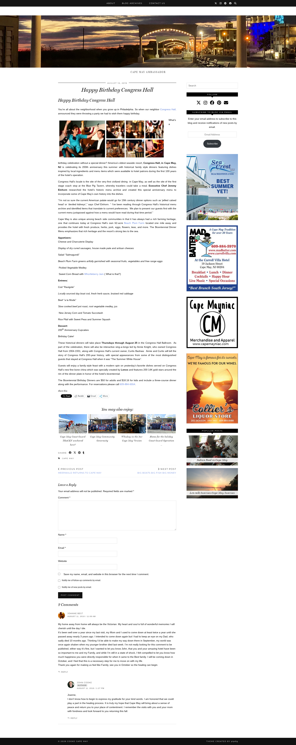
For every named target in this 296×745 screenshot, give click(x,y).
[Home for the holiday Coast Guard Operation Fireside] (161, 423)
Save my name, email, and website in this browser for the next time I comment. (106, 574)
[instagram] (205, 102)
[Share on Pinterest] (79, 453)
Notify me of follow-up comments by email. (81, 580)
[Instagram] (221, 3)
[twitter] (198, 102)
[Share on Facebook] (70, 453)
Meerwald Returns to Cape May (80, 471)
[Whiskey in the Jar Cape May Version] (132, 423)
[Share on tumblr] (83, 453)
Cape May (68, 458)
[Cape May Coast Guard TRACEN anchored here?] (73, 423)
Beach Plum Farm (134, 223)
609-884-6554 (127, 384)
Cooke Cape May (77, 741)
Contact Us (157, 3)
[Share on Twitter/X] (75, 453)
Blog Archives (132, 3)
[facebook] (212, 102)
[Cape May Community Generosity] (102, 423)
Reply (64, 672)
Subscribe (212, 143)
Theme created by (222, 741)
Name (62, 534)
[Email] (226, 102)
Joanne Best (75, 613)
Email (62, 547)
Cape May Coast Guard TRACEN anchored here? (72, 440)
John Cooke (84, 682)
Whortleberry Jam (94, 274)
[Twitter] (216, 3)
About (111, 3)
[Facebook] (230, 3)
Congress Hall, (168, 109)
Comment (64, 497)
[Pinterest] (225, 3)
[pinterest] (219, 102)
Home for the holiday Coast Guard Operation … (161, 440)
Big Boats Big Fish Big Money (156, 471)
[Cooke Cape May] (148, 41)
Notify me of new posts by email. (77, 587)
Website (62, 561)
